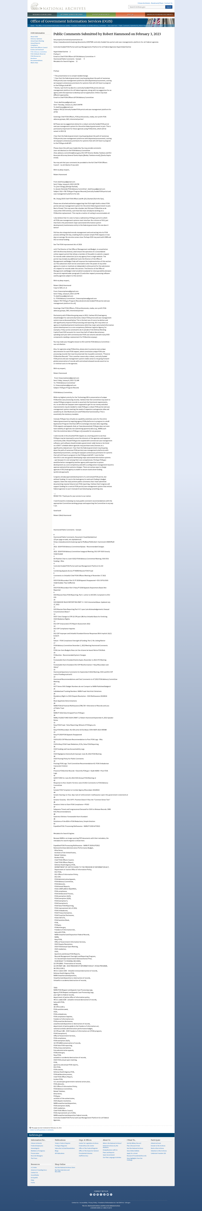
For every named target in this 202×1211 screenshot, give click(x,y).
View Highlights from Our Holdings (134, 1159)
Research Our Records (42, 15)
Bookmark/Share (157, 3)
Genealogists (35, 1148)
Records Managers (37, 1156)
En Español (34, 1178)
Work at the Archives (157, 1148)
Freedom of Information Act (107, 1203)
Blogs (56, 1151)
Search (169, 7)
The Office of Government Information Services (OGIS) (53, 26)
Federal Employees (37, 1146)
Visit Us (130, 15)
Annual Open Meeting (37, 41)
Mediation (34, 58)
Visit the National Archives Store (65, 1167)
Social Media (35, 1175)
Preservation (35, 1153)
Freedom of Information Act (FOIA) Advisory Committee (88, 26)
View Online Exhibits (133, 1151)
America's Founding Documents (160, 15)
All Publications (59, 1153)
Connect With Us (101, 1191)
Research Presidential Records (136, 1156)
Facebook (91, 1194)
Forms (33, 1182)
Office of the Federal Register (88, 1148)
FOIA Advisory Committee (39, 52)
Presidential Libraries (85, 1153)
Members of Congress (38, 1151)
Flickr (111, 1194)
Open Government (109, 1155)
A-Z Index (34, 1167)
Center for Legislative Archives (88, 1143)
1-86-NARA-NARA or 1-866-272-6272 (101, 1208)
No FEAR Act (120, 1203)
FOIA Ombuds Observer (38, 54)
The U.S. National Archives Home (58, 6)
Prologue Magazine (61, 1146)
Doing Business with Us (110, 1150)
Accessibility (84, 1203)
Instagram (97, 1194)
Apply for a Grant (132, 1153)
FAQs (32, 1180)
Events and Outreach (37, 50)
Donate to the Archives (158, 1146)
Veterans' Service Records (72, 15)
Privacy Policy (92, 1203)
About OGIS (34, 37)
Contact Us (168, 3)
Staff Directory (83, 1156)
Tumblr (101, 1194)
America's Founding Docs (39, 1170)
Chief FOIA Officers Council (39, 47)
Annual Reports (35, 43)
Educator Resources (101, 15)
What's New (34, 63)
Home (32, 26)
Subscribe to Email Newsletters (65, 1148)
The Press (34, 1158)
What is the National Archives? (112, 1143)
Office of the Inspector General (88, 1151)
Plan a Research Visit (133, 1146)
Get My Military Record (134, 1143)
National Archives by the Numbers (110, 1146)
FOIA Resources (36, 56)
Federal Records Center (86, 1146)
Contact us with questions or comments (41, 1130)
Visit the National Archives (135, 1148)
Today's (62, 1143)
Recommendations (37, 60)
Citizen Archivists (144, 3)
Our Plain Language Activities (112, 1157)
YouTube (104, 1194)
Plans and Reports (108, 1152)
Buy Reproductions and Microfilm (62, 1171)
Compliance (34, 45)
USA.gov (127, 1203)
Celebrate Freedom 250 (158, 1153)
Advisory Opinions (36, 39)
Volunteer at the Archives (159, 1151)
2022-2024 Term (112, 26)
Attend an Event (156, 1143)
